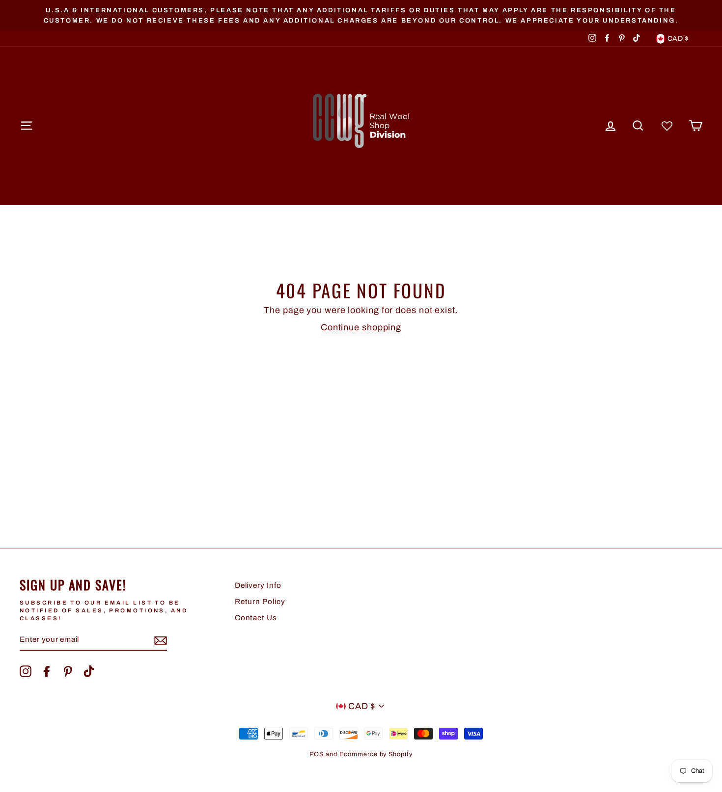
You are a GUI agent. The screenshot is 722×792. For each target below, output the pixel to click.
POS (316, 754)
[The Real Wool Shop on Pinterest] (68, 671)
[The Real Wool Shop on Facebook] (47, 671)
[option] (361, 15)
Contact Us (256, 618)
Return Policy (260, 602)
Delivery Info (258, 585)
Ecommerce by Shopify (376, 754)
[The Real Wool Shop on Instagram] (25, 671)
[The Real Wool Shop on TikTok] (89, 671)
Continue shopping (361, 327)
